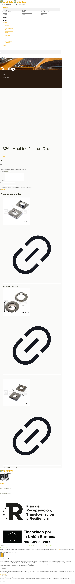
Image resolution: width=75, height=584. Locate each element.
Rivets (6, 38)
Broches (6, 26)
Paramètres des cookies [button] (23, 551)
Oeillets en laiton (6, 77)
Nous (7, 547)
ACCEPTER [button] (58, 549)
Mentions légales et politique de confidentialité (24, 545)
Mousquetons (7, 35)
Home (4, 74)
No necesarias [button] (3, 574)
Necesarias (4, 568)
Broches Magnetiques (9, 28)
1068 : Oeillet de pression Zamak (10, 286)
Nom (1, 182)
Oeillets (6, 36)
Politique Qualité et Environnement (49, 545)
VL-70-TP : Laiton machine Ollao (10, 377)
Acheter (4, 46)
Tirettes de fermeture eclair (10, 44)
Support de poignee (8, 42)
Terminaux (7, 39)
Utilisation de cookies (38, 545)
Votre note (2, 171)
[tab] (32, 156)
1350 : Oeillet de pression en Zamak (11, 467)
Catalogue (5, 22)
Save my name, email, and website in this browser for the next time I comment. (17, 187)
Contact (4, 48)
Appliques (7, 25)
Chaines (6, 29)
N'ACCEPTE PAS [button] (10, 551)
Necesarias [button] (2, 567)
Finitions (4, 45)
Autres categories (8, 41)
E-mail (2, 185)
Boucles (6, 32)
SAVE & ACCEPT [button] (3, 580)
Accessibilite (2, 547)
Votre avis (2, 180)
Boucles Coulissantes (9, 34)
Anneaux (6, 24)
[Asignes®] (19, 4)
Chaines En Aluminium (9, 31)
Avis (4, 156)
